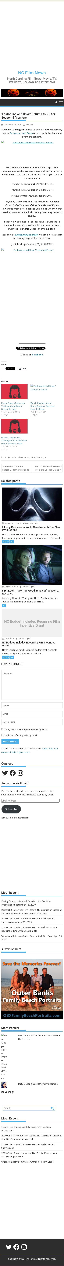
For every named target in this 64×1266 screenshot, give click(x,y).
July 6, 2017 (9, 638)
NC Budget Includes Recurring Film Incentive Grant (32, 623)
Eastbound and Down (21, 133)
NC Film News (32, 72)
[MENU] (61, 102)
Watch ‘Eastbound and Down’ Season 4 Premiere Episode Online (43, 406)
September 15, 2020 (12, 523)
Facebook (37, 354)
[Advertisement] (32, 33)
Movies (6, 542)
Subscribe (11, 809)
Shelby (33, 457)
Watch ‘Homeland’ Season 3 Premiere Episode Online (48, 468)
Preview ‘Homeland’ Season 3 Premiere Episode (15, 468)
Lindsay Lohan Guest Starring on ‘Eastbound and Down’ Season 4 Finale (14, 440)
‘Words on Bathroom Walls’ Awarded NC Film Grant (27, 935)
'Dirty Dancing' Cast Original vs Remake (38, 1083)
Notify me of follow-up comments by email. (26, 729)
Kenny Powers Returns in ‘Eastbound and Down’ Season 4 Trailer (13, 406)
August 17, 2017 (11, 586)
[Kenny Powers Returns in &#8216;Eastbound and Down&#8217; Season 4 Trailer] (14, 391)
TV (5, 457)
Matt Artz (29, 125)
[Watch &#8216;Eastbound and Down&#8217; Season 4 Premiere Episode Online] (44, 391)
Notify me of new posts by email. (21, 735)
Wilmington (41, 457)
